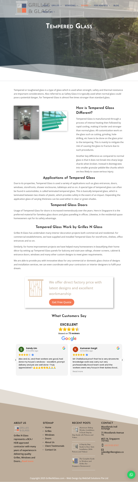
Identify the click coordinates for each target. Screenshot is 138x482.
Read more (27, 461)
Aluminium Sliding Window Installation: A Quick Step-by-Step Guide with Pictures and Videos (83, 432)
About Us (47, 12)
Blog (116, 5)
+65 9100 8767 (111, 445)
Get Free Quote (61, 302)
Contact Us (50, 450)
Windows (70, 5)
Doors (84, 5)
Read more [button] (78, 371)
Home (45, 5)
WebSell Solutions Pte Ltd (95, 478)
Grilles (55, 5)
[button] (122, 360)
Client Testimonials (54, 446)
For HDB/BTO (101, 5)
